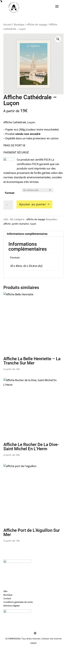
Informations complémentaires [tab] (27, 234)
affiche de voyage (37, 24)
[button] (58, 39)
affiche (7, 223)
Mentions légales (11, 605)
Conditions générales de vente (18, 602)
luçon (33, 223)
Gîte (5, 591)
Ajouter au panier (32, 204)
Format (9, 193)
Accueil (7, 24)
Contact (7, 598)
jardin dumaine (20, 223)
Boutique (19, 24)
